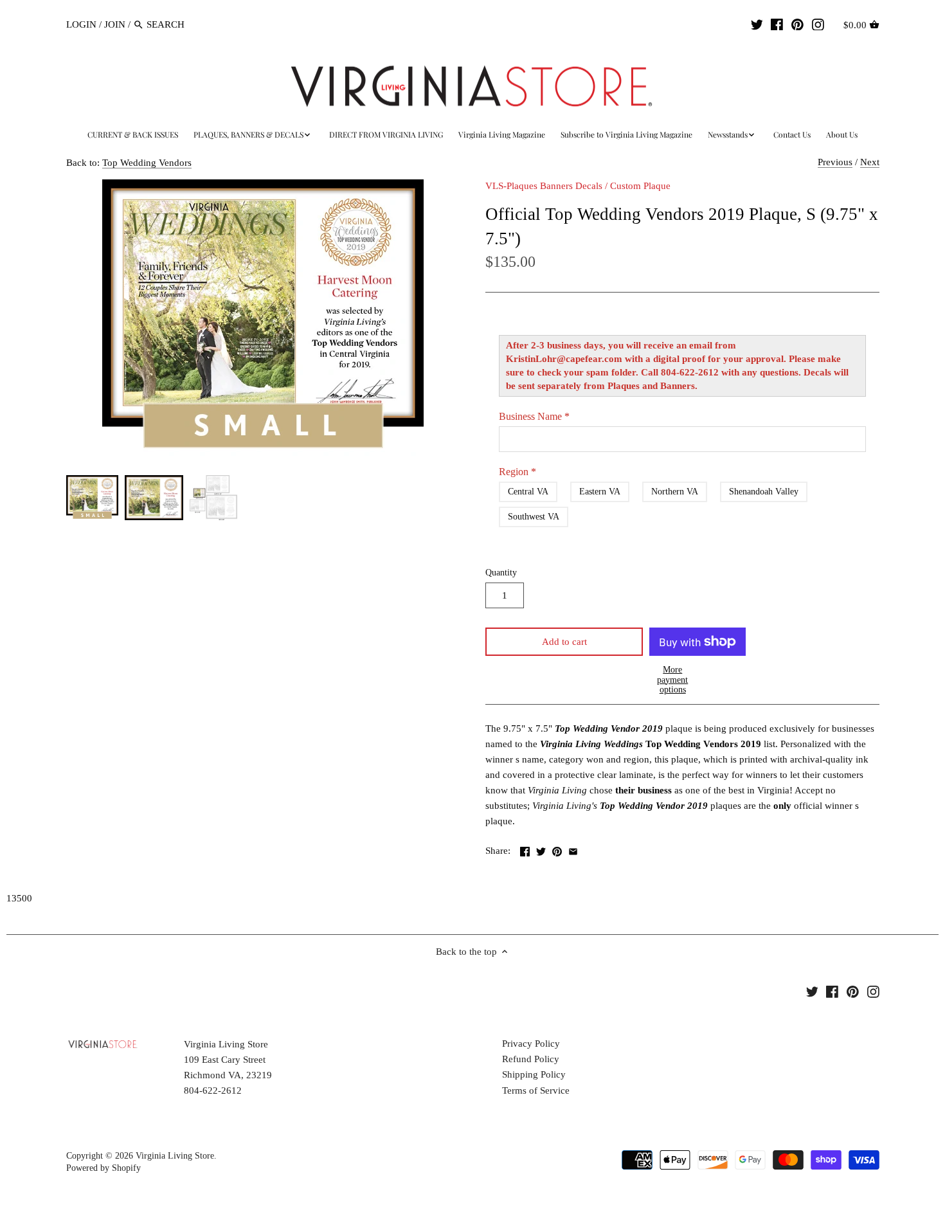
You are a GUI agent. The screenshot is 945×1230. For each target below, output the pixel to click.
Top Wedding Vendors (147, 163)
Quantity (501, 572)
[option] (92, 497)
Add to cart (564, 642)
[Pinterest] (797, 24)
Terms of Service (536, 1090)
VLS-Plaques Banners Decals (543, 186)
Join (114, 24)
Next (869, 162)
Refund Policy (530, 1059)
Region (517, 471)
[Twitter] (757, 24)
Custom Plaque (640, 186)
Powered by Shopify (103, 1168)
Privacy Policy (531, 1043)
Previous (835, 162)
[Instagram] (818, 24)
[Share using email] (573, 849)
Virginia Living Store (175, 1156)
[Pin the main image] (557, 849)
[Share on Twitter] (541, 849)
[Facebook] (777, 24)
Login (81, 24)
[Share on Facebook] (525, 849)
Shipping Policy (534, 1074)
